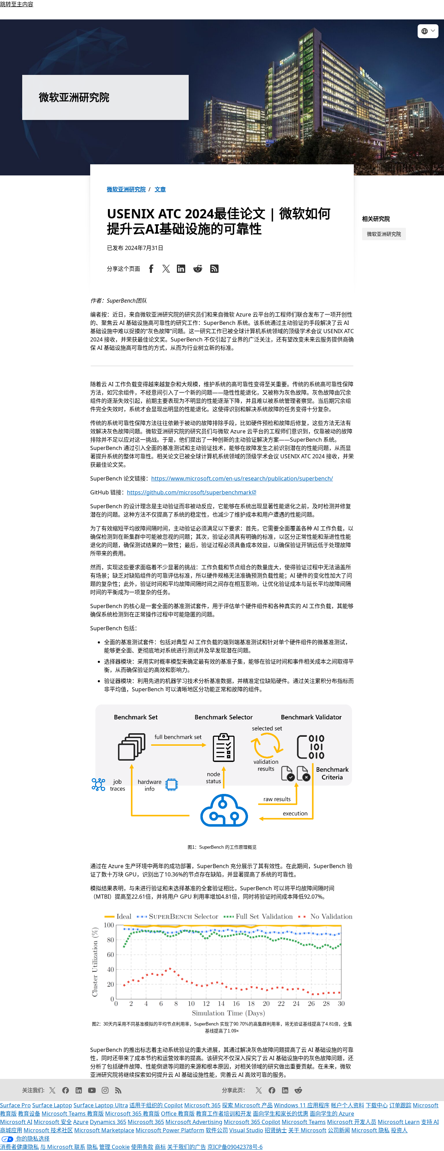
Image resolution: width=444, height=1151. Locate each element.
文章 (160, 189)
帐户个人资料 (347, 1105)
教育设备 (29, 1113)
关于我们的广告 (186, 1147)
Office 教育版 (178, 1113)
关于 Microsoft (307, 1130)
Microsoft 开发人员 (351, 1122)
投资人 (399, 1130)
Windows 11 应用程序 (302, 1105)
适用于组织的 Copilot (156, 1105)
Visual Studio (246, 1130)
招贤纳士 (276, 1130)
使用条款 (142, 1147)
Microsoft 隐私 (370, 1130)
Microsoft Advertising (193, 1122)
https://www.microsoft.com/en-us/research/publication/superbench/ (242, 478)
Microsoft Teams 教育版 (73, 1113)
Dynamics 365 (108, 1122)
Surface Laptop (52, 1105)
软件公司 (217, 1130)
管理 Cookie (114, 1147)
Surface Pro (15, 1105)
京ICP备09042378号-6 (235, 1147)
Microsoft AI (16, 1122)
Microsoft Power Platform (170, 1130)
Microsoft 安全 (53, 1122)
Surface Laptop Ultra (101, 1105)
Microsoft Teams (304, 1122)
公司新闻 (339, 1130)
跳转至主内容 (16, 4)
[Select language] (428, 31)
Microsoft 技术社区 (48, 1130)
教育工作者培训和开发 (223, 1113)
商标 (160, 1147)
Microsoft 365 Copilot (252, 1122)
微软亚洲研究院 (126, 189)
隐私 (92, 1147)
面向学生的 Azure (332, 1113)
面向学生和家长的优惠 (280, 1113)
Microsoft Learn (399, 1122)
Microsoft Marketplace (104, 1130)
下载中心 (377, 1105)
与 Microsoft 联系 (62, 1147)
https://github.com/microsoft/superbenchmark (191, 492)
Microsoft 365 (202, 1105)
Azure (80, 1122)
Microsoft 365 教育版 (132, 1113)
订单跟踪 (400, 1105)
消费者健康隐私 (19, 1147)
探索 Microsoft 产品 (247, 1105)
